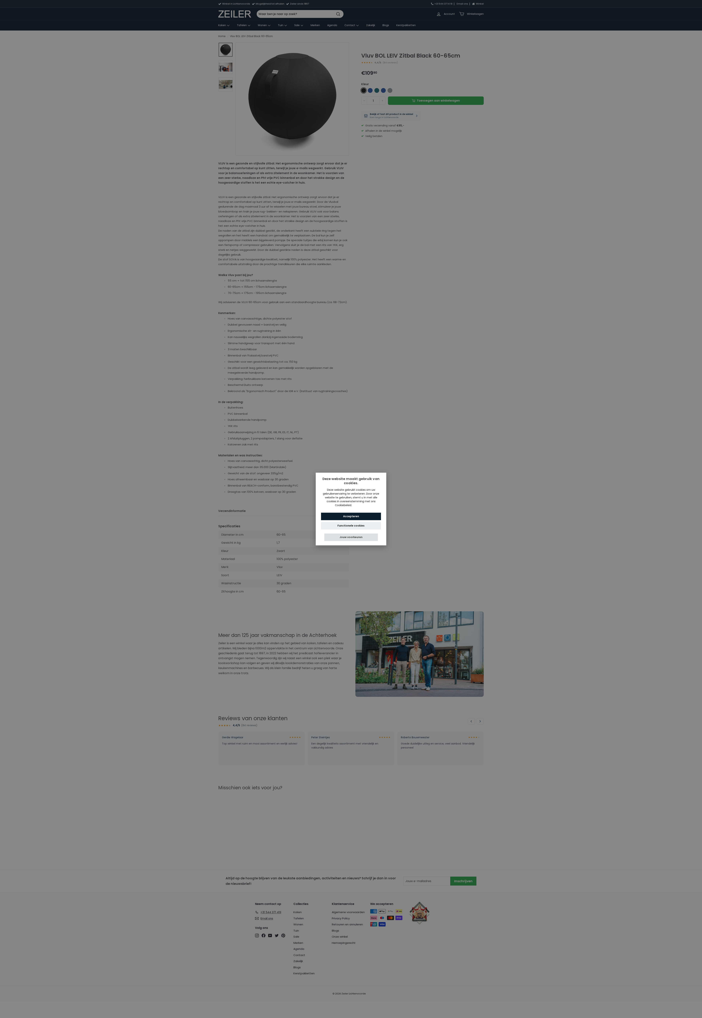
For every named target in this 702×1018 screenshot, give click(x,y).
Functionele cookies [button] (351, 525)
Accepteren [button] (351, 516)
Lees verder (360, 505)
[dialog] (351, 509)
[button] (351, 537)
